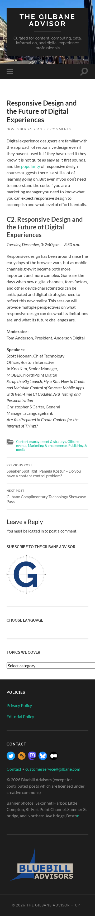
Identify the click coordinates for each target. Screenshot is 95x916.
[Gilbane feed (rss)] (21, 758)
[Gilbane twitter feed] (11, 758)
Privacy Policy (19, 705)
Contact (14, 768)
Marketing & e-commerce (47, 445)
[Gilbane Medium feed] (53, 758)
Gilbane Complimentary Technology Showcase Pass (46, 496)
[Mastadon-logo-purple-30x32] (32, 758)
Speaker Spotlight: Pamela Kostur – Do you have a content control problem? (44, 471)
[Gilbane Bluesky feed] (43, 758)
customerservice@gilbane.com (52, 768)
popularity (30, 166)
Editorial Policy (20, 716)
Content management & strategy (41, 441)
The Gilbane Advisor (48, 20)
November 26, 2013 (24, 129)
